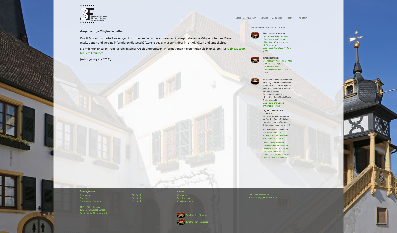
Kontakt (303, 17)
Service (264, 17)
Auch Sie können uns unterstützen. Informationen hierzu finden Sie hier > (275, 135)
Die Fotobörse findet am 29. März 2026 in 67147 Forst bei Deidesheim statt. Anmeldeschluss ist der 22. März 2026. (277, 66)
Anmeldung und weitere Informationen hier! (273, 104)
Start (238, 17)
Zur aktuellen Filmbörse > (197, 215)
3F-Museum (250, 17)
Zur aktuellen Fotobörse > (197, 222)
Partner (291, 17)
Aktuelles (277, 17)
